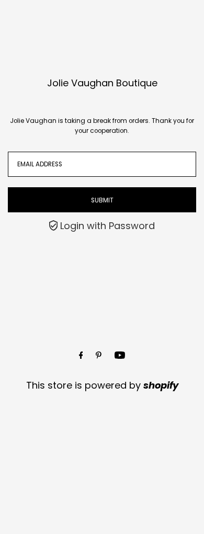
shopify (160, 385)
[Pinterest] (98, 355)
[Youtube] (120, 355)
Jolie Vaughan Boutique (102, 82)
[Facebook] (81, 355)
